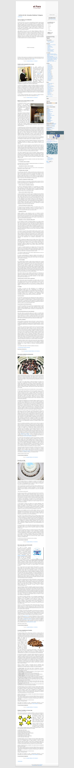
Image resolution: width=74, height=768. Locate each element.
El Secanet (48, 112)
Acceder (49, 157)
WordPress (41, 764)
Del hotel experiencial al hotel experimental (52, 57)
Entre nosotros (50, 88)
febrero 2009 (49, 74)
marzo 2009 (49, 73)
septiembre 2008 (50, 78)
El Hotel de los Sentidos (51, 49)
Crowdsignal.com (49, 33)
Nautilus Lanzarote (49, 120)
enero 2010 (49, 65)
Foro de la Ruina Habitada (27, 435)
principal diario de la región (31, 621)
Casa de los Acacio (49, 109)
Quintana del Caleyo (50, 111)
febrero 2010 (49, 64)
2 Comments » (35, 97)
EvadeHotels (49, 129)
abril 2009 (49, 72)
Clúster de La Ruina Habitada (52, 44)
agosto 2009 (49, 69)
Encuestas (49, 45)
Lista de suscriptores (50, 50)
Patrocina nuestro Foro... (50, 105)
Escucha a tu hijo (21, 460)
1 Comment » (35, 627)
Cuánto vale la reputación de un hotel (26, 64)
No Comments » (35, 457)
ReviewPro (39, 73)
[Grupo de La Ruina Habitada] (49, 96)
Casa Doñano (49, 116)
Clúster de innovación (50, 86)
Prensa (49, 92)
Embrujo (48, 110)
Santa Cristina (54, 123)
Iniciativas (49, 89)
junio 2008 (49, 80)
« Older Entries (20, 16)
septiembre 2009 (50, 68)
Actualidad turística (50, 83)
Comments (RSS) (39, 765)
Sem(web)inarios (50, 46)
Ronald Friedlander (50, 59)
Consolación (49, 121)
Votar (49, 32)
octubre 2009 (49, 67)
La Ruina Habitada (35, 703)
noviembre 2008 (50, 76)
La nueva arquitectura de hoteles (25, 630)
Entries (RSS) (34, 765)
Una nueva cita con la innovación (25, 545)
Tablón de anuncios (50, 47)
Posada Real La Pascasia (50, 115)
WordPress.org (50, 159)
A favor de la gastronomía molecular (52, 56)
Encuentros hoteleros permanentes (25, 354)
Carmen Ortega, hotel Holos (51, 57)
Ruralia (48, 128)
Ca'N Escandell (49, 117)
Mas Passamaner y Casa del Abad (51, 126)
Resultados (51, 32)
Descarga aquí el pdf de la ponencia (24, 347)
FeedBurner (48, 162)
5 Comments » (35, 541)
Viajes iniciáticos (50, 94)
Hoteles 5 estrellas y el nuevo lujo (25, 710)
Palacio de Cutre (49, 113)
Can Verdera (49, 119)
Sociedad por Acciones (51, 51)
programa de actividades (21, 555)
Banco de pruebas (50, 85)
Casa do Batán (49, 114)
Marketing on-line (50, 91)
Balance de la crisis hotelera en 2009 (26, 100)
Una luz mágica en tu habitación (25, 19)
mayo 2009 (49, 71)
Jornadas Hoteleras (30, 97)
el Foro (37, 6)
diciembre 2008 (50, 75)
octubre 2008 (49, 77)
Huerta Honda (49, 118)
